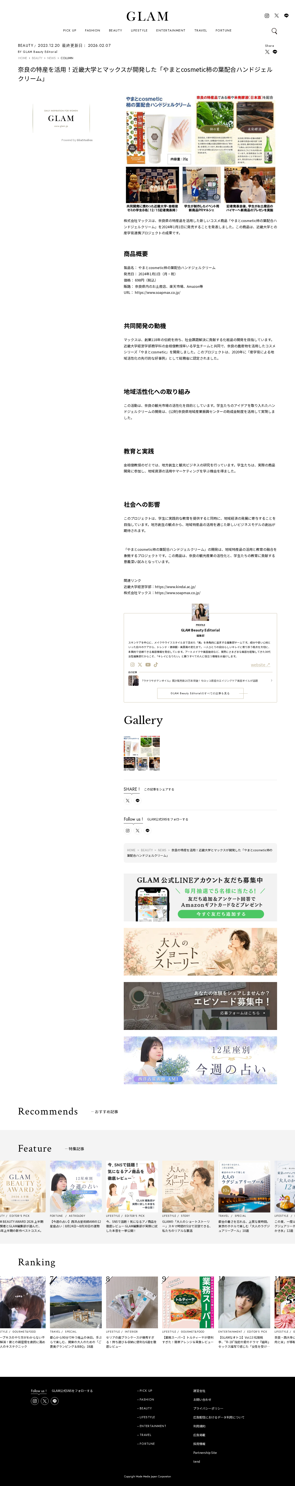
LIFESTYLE (139, 30)
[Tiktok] (156, 664)
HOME (22, 58)
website (258, 664)
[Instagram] (132, 664)
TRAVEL (200, 30)
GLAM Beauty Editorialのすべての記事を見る (200, 693)
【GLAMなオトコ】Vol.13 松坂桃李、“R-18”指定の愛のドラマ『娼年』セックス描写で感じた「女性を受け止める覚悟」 (217, 1344)
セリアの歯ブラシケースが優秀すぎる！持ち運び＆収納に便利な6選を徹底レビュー (105, 1342)
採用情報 (199, 1444)
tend (196, 1461)
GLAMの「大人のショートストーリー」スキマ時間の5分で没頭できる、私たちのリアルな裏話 (161, 1226)
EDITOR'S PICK (231, 1332)
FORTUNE (224, 30)
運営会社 (199, 1390)
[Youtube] (148, 664)
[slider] (46, 131)
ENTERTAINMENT (171, 30)
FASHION (92, 30)
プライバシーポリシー (208, 1408)
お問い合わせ (202, 1399)
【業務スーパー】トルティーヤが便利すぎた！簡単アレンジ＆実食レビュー (161, 1339)
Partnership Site (205, 1452)
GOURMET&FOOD (166, 1332)
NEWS (51, 58)
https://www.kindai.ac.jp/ (175, 586)
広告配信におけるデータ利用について (219, 1417)
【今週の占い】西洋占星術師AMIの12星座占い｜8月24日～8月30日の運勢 (49, 1223)
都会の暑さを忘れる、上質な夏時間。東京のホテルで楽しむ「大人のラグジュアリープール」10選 (217, 1226)
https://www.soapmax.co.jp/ (177, 592)
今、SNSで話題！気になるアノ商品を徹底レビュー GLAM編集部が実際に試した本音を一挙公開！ (105, 1226)
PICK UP (70, 30)
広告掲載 (199, 1435)
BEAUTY (115, 30)
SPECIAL (44, 1332)
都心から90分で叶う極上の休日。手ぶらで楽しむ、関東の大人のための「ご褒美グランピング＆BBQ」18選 (49, 1342)
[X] (140, 664)
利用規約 (199, 1426)
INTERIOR (105, 1332)
